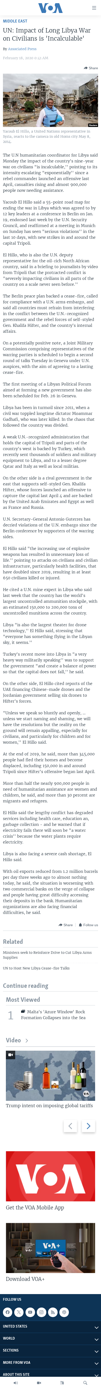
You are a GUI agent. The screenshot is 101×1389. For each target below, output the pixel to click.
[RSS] (52, 1312)
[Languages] (62, 1383)
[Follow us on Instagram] (41, 1312)
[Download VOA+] (50, 1248)
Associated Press (22, 49)
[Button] (91, 68)
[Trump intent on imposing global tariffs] (50, 1076)
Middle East (15, 21)
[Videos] (39, 1383)
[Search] (85, 1383)
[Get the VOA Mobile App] (50, 1176)
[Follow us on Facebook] (7, 1312)
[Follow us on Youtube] (30, 1312)
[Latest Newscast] (15, 1383)
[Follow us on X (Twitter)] (19, 1312)
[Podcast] (64, 1312)
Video (13, 1040)
